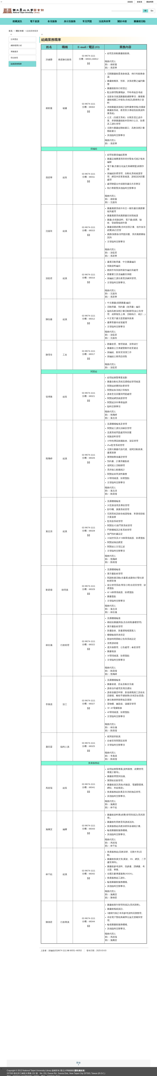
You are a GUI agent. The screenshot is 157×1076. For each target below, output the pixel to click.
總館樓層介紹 (16, 45)
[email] (88, 63)
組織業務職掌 (16, 64)
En (152, 11)
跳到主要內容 (6, 2)
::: (1, 2)
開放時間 (149, 2)
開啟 (78, 1063)
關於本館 (20, 31)
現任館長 (14, 58)
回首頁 (130, 2)
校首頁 (139, 2)
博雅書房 (14, 51)
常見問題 (87, 21)
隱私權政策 (79, 1070)
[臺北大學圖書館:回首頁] (26, 10)
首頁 (11, 31)
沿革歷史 (14, 39)
